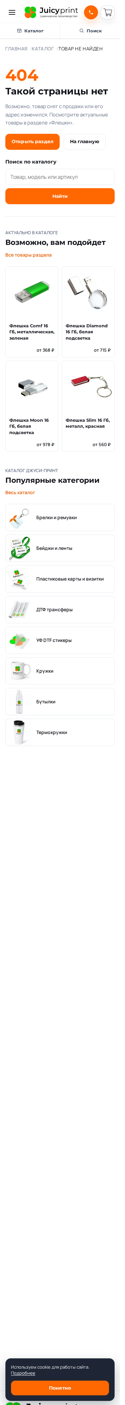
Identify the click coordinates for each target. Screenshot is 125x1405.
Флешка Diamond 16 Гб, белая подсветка (87, 332)
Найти (60, 196)
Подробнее (23, 1373)
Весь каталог (20, 492)
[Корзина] (108, 12)
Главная (16, 48)
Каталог (43, 48)
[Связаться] (91, 12)
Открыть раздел (32, 141)
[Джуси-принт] (51, 12)
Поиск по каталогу (30, 161)
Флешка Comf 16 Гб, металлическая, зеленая (31, 332)
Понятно (60, 1388)
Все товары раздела (28, 255)
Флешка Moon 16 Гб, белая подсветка (29, 426)
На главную (84, 141)
